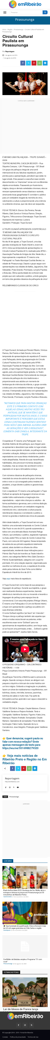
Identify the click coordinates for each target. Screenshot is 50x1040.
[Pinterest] (34, 63)
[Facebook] (22, 63)
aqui (8, 578)
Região (10, 29)
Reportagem (9, 51)
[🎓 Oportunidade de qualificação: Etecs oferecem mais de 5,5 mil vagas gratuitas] (25, 913)
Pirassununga (24, 20)
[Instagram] (10, 787)
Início (4, 29)
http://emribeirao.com (12, 782)
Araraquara (7, 930)
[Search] (45, 12)
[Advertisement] (25, 127)
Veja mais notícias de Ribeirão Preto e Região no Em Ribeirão (24, 759)
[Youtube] (18, 787)
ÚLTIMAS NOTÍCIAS (11, 972)
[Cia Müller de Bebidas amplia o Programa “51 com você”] (25, 946)
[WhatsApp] (39, 63)
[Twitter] (28, 63)
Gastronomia (8, 896)
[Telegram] (45, 63)
